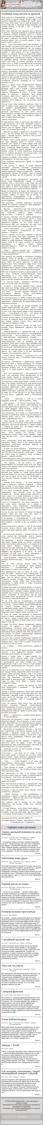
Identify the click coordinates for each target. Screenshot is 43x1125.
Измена (20, 820)
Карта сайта (22, 1117)
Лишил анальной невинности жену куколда (21, 833)
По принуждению (15, 1024)
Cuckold (11, 837)
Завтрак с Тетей (10, 1045)
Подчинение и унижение (22, 969)
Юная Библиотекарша (13, 1019)
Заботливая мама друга (14, 858)
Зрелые (12, 820)
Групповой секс (19, 861)
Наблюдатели (27, 839)
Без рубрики (13, 915)
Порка (33, 969)
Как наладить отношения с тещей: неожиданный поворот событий (20, 1072)
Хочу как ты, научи (12, 966)
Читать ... (38, 853)
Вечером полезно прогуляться (18, 912)
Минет (38, 820)
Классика (13, 839)
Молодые (19, 863)
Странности (29, 822)
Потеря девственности (24, 887)
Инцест (34, 861)
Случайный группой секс (15, 940)
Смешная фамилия (12, 991)
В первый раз (24, 837)
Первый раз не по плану (15, 884)
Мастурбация (29, 820)
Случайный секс (17, 822)
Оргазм (33, 1023)
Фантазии (13, 971)
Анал (17, 837)
